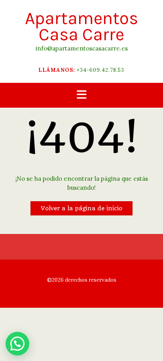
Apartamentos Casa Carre (81, 26)
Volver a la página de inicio (81, 208)
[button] (81, 95)
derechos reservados (90, 280)
